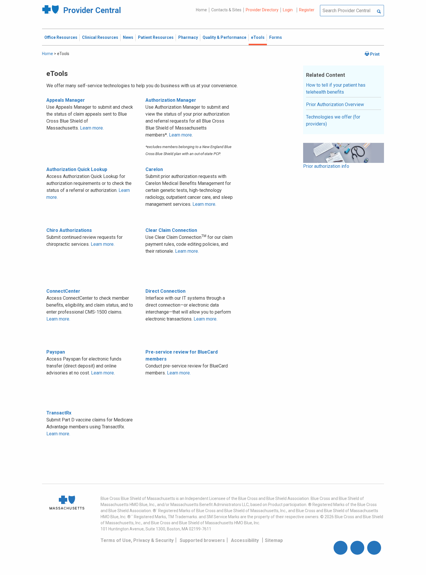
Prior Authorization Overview (335, 104)
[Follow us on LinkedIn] (374, 547)
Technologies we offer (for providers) (333, 120)
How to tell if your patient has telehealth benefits (335, 88)
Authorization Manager (170, 100)
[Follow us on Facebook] (340, 547)
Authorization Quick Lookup (76, 169)
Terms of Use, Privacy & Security (137, 540)
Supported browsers (202, 540)
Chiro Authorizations (69, 230)
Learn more (180, 135)
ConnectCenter (63, 291)
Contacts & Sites (226, 10)
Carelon (154, 169)
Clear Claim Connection (171, 230)
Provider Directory (262, 10)
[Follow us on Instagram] (357, 547)
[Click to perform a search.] (379, 12)
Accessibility (245, 540)
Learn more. (92, 128)
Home (201, 10)
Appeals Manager (65, 100)
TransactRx (58, 413)
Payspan (55, 352)
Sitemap (274, 540)
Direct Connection (165, 291)
